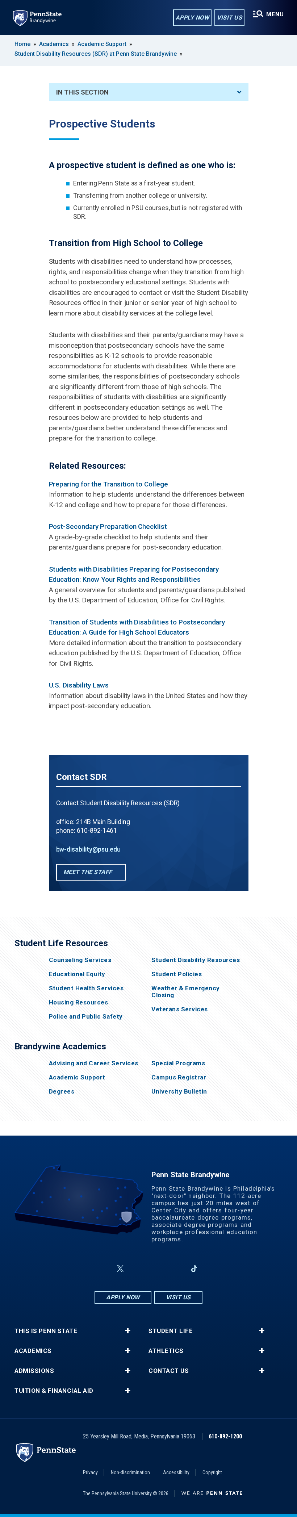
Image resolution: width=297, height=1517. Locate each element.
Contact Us (168, 1370)
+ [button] (127, 1331)
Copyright (212, 1472)
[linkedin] (175, 1269)
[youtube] (156, 1269)
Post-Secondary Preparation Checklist (108, 526)
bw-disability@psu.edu (88, 849)
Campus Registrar (178, 1077)
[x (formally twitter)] (120, 1269)
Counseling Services (80, 960)
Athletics (166, 1350)
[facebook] (103, 1269)
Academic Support (102, 44)
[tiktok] (194, 1269)
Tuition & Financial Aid (53, 1390)
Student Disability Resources (195, 960)
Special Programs (178, 1063)
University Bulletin (179, 1091)
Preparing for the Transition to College (108, 484)
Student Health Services (86, 988)
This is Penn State (45, 1331)
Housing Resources (78, 1002)
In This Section (82, 92)
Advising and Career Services (93, 1063)
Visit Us (229, 17)
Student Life (170, 1331)
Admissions (34, 1370)
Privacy (90, 1472)
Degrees (62, 1091)
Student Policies (176, 974)
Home (22, 44)
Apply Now (192, 17)
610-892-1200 (225, 1436)
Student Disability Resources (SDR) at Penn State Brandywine (95, 53)
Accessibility (176, 1472)
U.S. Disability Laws (79, 685)
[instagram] (138, 1269)
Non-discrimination (130, 1472)
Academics (54, 44)
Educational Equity (77, 974)
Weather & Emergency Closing (185, 992)
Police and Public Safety (86, 1016)
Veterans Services (179, 1009)
